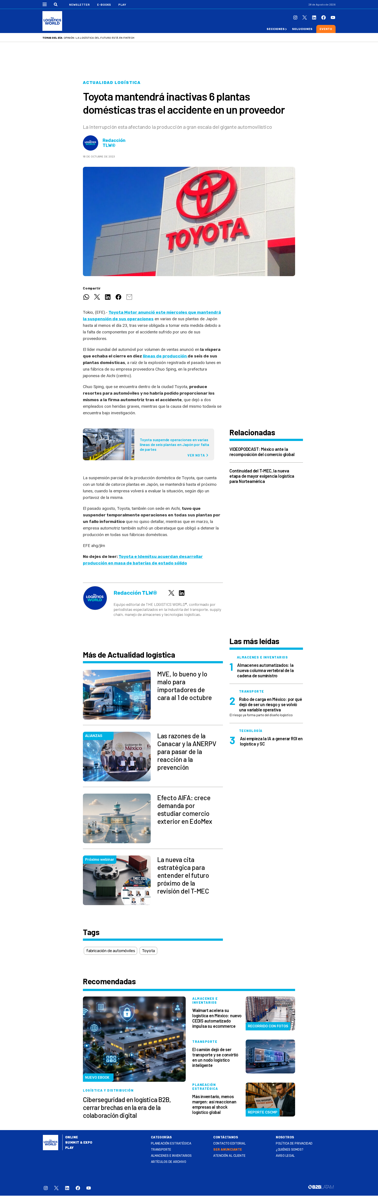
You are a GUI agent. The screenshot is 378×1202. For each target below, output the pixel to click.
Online (71, 1137)
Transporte (161, 1149)
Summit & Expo (78, 1143)
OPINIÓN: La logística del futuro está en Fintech (99, 37)
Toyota (148, 950)
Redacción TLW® (114, 143)
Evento (326, 29)
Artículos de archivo (168, 1162)
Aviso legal (285, 1156)
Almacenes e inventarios (171, 1156)
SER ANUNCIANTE (227, 1149)
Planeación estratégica (171, 1143)
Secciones (276, 29)
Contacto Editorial (229, 1143)
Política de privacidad (294, 1143)
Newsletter (79, 4)
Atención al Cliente (229, 1156)
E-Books (104, 4)
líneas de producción (165, 356)
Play (122, 4)
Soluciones (302, 29)
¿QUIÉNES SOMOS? (289, 1149)
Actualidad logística (112, 82)
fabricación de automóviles (110, 950)
